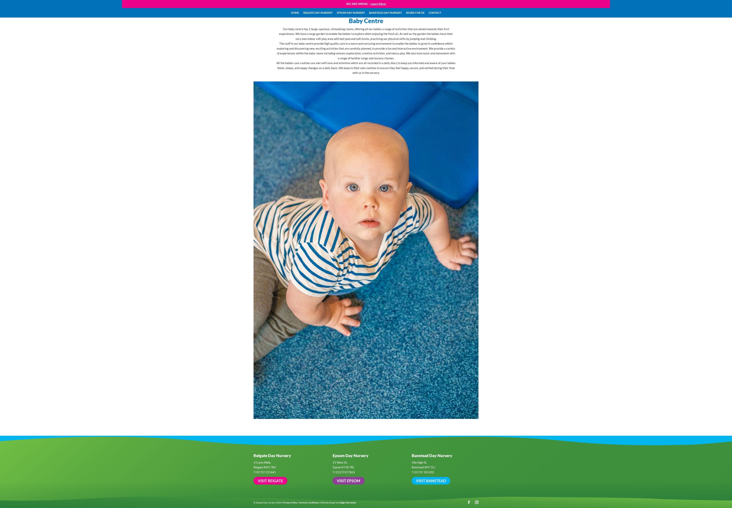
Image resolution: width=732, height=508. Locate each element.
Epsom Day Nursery (351, 12)
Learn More (378, 4)
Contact (435, 12)
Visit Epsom (348, 293)
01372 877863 (345, 285)
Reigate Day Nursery (318, 12)
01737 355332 (424, 285)
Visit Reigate (270, 293)
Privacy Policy (290, 315)
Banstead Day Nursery (385, 12)
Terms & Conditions (309, 315)
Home (295, 12)
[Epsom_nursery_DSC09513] (366, 230)
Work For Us (415, 12)
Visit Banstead (431, 293)
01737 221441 (266, 285)
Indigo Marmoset (347, 315)
